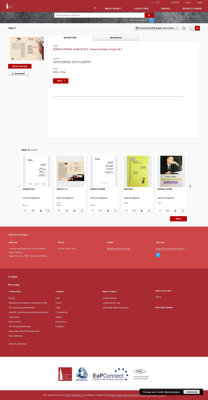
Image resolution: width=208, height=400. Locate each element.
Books (12, 298)
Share (188, 2)
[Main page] (95, 8)
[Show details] (48, 211)
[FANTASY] (137, 171)
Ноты (62, 72)
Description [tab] (70, 38)
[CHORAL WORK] (171, 171)
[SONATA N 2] (37, 171)
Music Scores (15, 321)
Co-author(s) (61, 312)
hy (158, 2)
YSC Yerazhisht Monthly (20, 326)
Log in (158, 296)
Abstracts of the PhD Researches (24, 331)
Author (59, 303)
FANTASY (128, 189)
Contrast (175, 2)
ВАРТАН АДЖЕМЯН (81, 61)
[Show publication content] (41, 211)
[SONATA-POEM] (104, 171)
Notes (56, 72)
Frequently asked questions (116, 307)
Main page (14, 284)
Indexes (165, 8)
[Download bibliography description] (33, 211)
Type (58, 307)
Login (199, 2)
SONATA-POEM (97, 189)
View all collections (17, 343)
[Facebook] (158, 255)
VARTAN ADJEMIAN (62, 61)
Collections (141, 8)
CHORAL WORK (164, 189)
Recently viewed (192, 8)
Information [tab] (116, 38)
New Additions (16, 335)
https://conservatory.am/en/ (170, 248)
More (178, 218)
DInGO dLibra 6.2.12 (75, 395)
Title (58, 298)
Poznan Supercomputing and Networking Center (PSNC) (136, 395)
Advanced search (138, 20)
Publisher (60, 326)
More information (172, 392)
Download (19, 73)
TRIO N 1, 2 (61, 189)
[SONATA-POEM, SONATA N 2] (27, 48)
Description (61, 321)
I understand (191, 391)
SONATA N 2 (29, 189)
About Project (113, 8)
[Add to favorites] (184, 28)
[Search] (149, 15)
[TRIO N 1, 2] (70, 171)
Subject (59, 317)
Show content (19, 66)
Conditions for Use (111, 303)
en (197, 28)
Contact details (110, 298)
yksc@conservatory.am (118, 248)
